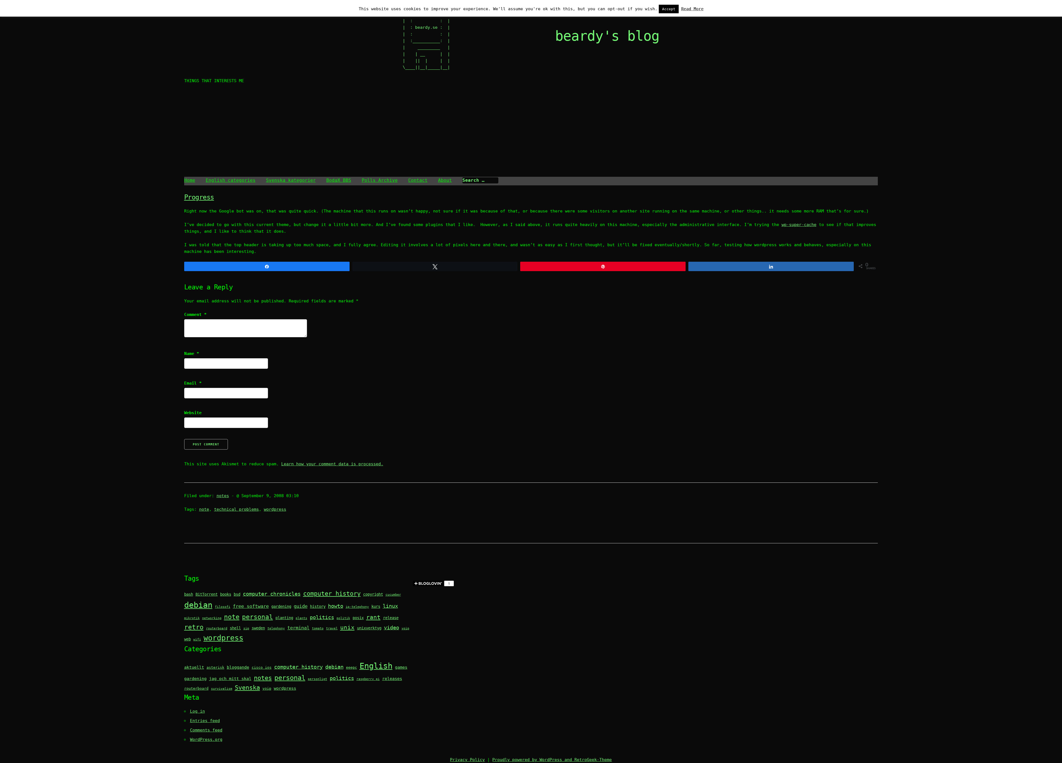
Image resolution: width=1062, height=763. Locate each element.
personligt (317, 679)
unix (347, 627)
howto (335, 606)
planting (284, 618)
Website (193, 412)
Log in (197, 711)
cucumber (393, 594)
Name (191, 353)
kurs (375, 606)
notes (223, 495)
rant (373, 617)
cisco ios (262, 667)
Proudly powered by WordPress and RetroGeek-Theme (552, 759)
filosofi (222, 607)
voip (405, 628)
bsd (237, 594)
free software (251, 606)
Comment (195, 314)
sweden (258, 628)
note (204, 509)
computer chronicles (272, 594)
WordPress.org (206, 739)
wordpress (275, 509)
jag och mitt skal (230, 678)
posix (358, 618)
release (391, 618)
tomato (318, 628)
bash (188, 594)
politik (343, 618)
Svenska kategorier (291, 180)
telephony (276, 628)
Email (193, 383)
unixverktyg (369, 628)
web (187, 639)
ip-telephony (357, 607)
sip (246, 628)
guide (301, 606)
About (445, 180)
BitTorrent (207, 594)
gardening (281, 606)
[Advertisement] (531, 131)
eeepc (351, 667)
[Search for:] (480, 180)
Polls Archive (380, 180)
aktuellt (194, 667)
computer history (332, 593)
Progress (199, 197)
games (401, 667)
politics (322, 617)
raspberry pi (368, 679)
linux (390, 606)
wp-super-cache (799, 224)
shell (235, 628)
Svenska (247, 687)
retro (194, 627)
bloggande (238, 667)
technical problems (236, 509)
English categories (231, 180)
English (376, 666)
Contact (418, 180)
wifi (197, 639)
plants (301, 618)
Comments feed (206, 730)
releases (392, 678)
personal (257, 617)
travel (332, 628)
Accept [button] (668, 9)
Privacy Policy (467, 759)
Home (189, 180)
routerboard (216, 628)
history (318, 606)
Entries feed (205, 720)
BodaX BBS (338, 180)
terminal (298, 627)
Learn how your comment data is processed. (332, 463)
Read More (692, 8)
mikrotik (192, 618)
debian (198, 605)
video (391, 627)
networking (212, 618)
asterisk (215, 667)
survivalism (221, 689)
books (225, 594)
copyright (373, 594)
